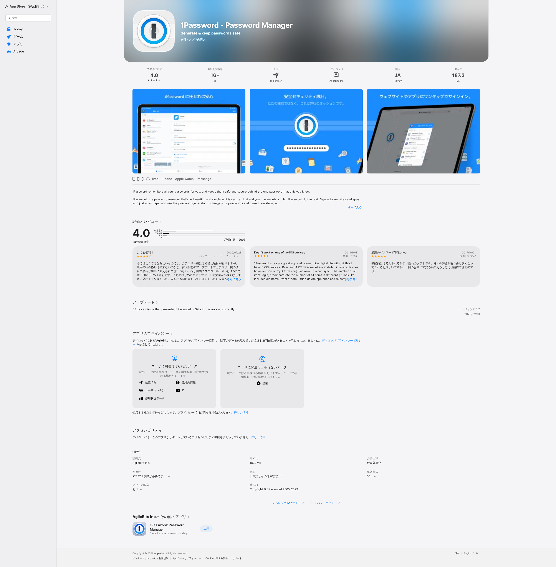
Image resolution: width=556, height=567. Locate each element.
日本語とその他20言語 (264, 476)
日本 (457, 553)
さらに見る (355, 207)
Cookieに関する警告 (216, 558)
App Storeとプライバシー (187, 558)
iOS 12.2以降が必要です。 (149, 476)
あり (135, 489)
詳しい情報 (241, 412)
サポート (237, 558)
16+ (369, 476)
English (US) (471, 553)
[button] (28, 29)
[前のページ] (128, 131)
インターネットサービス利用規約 (150, 558)
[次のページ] (484, 131)
